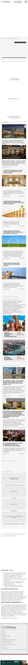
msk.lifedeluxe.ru (8, 308)
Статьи (3, 646)
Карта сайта (4, 648)
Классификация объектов (8, 641)
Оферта (3, 631)
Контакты (4, 637)
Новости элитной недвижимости (9, 644)
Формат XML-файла (6, 642)
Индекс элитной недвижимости (9, 639)
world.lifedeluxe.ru (7, 312)
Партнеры (4, 634)
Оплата (3, 632)
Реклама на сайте (6, 636)
